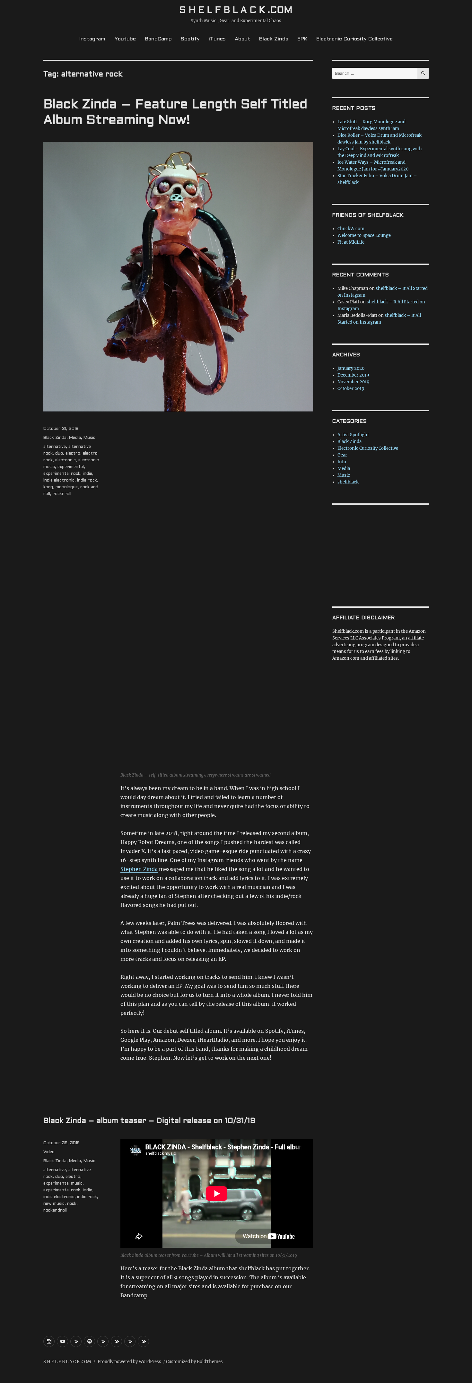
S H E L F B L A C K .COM (236, 10)
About (242, 39)
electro (73, 454)
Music (89, 438)
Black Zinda (273, 39)
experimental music (63, 1184)
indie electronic (58, 481)
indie (87, 474)
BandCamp (158, 39)
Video (49, 1152)
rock (71, 1204)
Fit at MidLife (350, 242)
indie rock (87, 481)
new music (54, 1204)
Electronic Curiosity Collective (354, 39)
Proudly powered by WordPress (129, 1361)
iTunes (217, 39)
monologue (67, 487)
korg (48, 487)
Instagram (92, 39)
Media (75, 438)
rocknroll (62, 494)
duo (59, 454)
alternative (54, 447)
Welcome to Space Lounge (364, 235)
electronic (65, 460)
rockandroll (55, 1211)
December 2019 (353, 375)
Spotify (190, 39)
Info (341, 462)
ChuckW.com (350, 228)
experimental (70, 467)
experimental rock (61, 474)
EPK (302, 39)
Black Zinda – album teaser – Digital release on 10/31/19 (149, 1121)
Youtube (125, 39)
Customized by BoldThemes (194, 1361)
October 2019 (350, 388)
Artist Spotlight (353, 435)
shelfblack (348, 482)
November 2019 (353, 382)
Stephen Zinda (139, 869)
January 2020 (350, 368)
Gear (342, 455)
